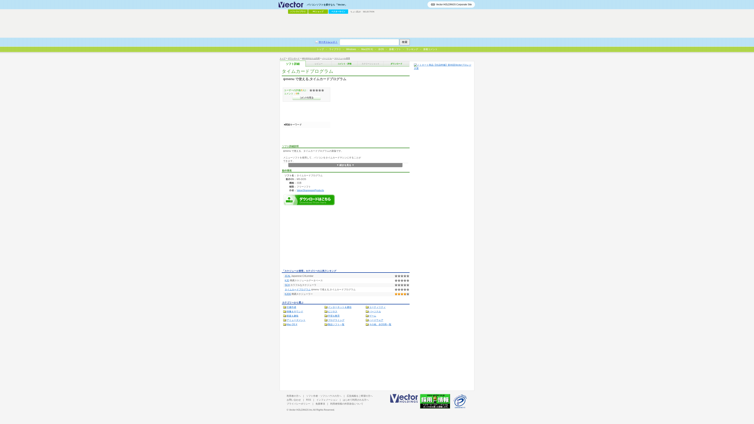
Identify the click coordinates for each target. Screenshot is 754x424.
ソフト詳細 (293, 63)
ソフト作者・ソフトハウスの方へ (323, 396)
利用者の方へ (294, 396)
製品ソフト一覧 (336, 324)
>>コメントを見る (306, 97)
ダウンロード (294, 58)
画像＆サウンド (295, 311)
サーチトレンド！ (328, 42)
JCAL (288, 276)
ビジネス (332, 311)
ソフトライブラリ (298, 11)
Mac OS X (292, 324)
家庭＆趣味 (292, 315)
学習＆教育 (334, 315)
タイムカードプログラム (298, 289)
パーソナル (327, 58)
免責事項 (320, 403)
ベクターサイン (338, 11)
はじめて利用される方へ (356, 399)
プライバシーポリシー (298, 403)
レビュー (319, 64)
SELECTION (368, 12)
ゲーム (372, 315)
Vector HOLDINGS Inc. (301, 409)
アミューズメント (296, 320)
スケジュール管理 (342, 58)
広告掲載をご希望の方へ (360, 396)
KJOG (288, 294)
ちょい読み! (355, 12)
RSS (308, 399)
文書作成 (291, 307)
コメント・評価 (344, 64)
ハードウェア (376, 320)
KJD (287, 280)
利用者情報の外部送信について (346, 403)
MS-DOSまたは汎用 (311, 58)
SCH (287, 285)
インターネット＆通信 (339, 307)
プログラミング (336, 320)
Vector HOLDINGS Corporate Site (454, 4)
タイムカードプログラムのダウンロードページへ (309, 200)
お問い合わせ (294, 399)
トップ (282, 58)
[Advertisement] (315, 238)
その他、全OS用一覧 (380, 324)
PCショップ (318, 11)
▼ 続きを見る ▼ (345, 165)
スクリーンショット (370, 64)
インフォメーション (327, 399)
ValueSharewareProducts (310, 190)
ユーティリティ (377, 307)
